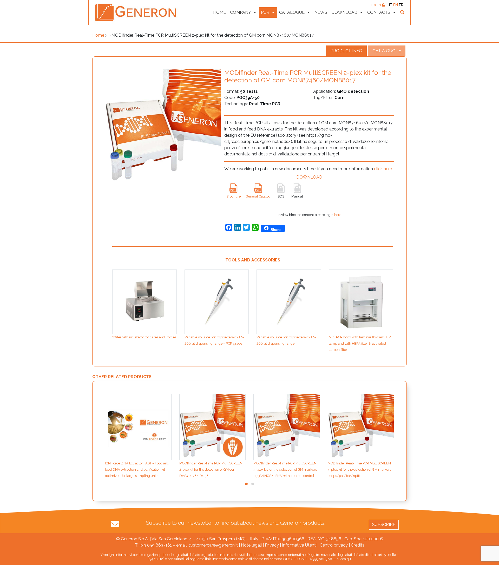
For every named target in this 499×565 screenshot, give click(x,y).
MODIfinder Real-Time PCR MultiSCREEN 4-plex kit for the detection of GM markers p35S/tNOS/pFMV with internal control (285, 469)
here (337, 215)
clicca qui (344, 559)
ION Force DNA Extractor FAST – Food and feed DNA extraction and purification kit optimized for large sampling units (137, 469)
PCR (265, 12)
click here (383, 168)
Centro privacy (334, 545)
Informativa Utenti (299, 545)
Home (219, 12)
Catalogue (292, 12)
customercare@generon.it (213, 545)
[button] (246, 484)
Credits (357, 545)
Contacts (378, 12)
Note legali (251, 545)
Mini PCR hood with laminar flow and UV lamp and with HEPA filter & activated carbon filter (360, 343)
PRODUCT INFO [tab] (346, 50)
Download (344, 12)
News (320, 12)
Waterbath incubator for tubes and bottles (144, 337)
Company (240, 12)
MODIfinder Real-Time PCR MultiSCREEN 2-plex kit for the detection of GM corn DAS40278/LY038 (210, 469)
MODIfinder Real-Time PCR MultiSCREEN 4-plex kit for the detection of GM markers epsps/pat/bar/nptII (359, 469)
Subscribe (383, 524)
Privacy (272, 545)
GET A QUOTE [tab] (386, 50)
